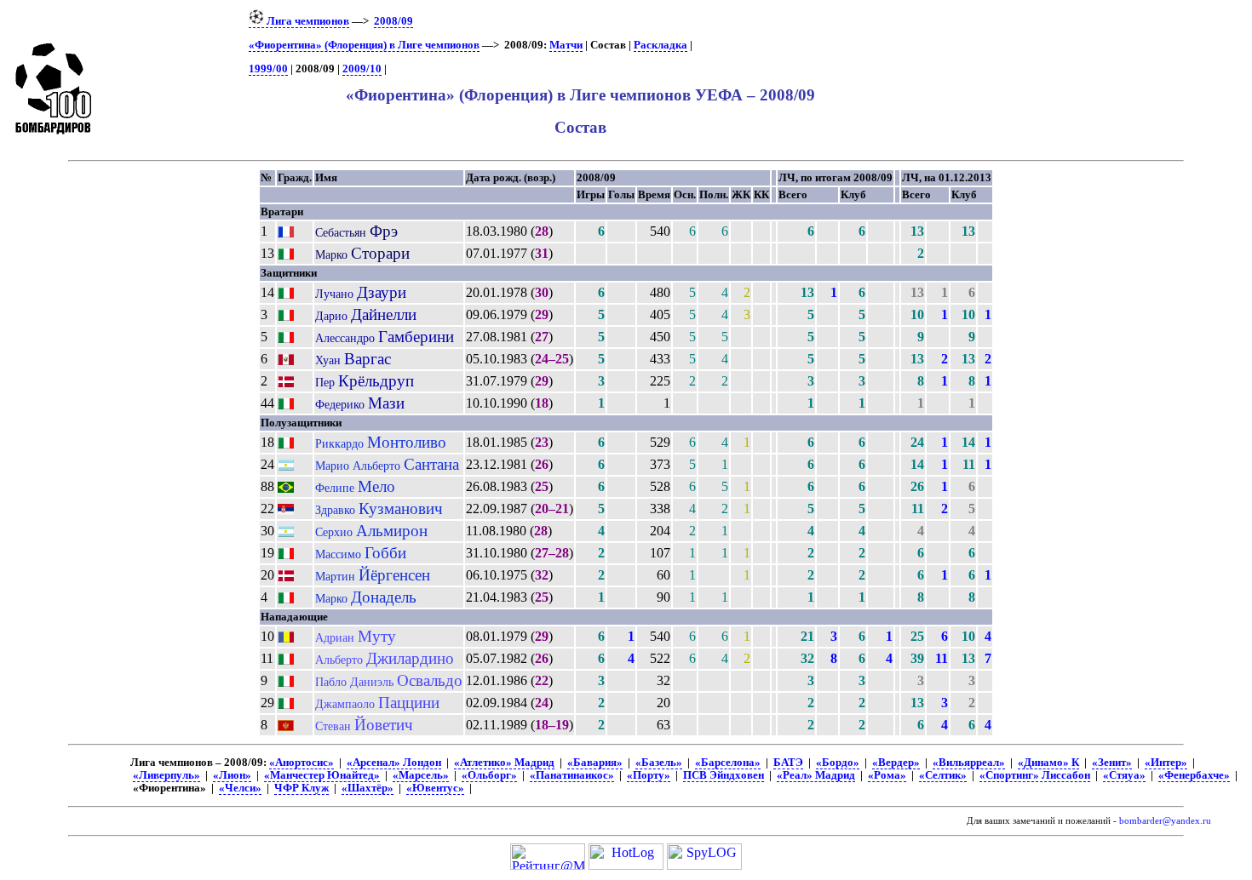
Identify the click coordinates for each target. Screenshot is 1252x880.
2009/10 (362, 69)
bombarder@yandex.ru (1165, 821)
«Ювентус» (435, 788)
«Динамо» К (1048, 763)
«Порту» (648, 775)
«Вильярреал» (969, 763)
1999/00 (268, 69)
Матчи (566, 45)
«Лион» (232, 775)
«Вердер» (896, 763)
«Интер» (1166, 763)
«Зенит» (1112, 763)
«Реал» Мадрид (816, 775)
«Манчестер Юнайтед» (322, 775)
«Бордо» (837, 763)
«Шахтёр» (367, 788)
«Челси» (240, 788)
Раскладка (660, 45)
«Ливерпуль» (166, 775)
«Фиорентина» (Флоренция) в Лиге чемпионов (364, 45)
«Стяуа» (1124, 775)
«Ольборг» (489, 775)
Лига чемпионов (306, 21)
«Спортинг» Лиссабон (1034, 775)
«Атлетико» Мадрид (504, 763)
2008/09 (393, 21)
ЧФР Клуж (301, 788)
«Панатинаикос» (572, 775)
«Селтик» (943, 775)
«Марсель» (421, 775)
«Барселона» (728, 763)
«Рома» (887, 775)
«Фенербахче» (1194, 775)
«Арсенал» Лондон (394, 763)
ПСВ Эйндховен (723, 775)
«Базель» (658, 763)
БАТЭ (788, 763)
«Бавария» (595, 763)
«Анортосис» (301, 763)
